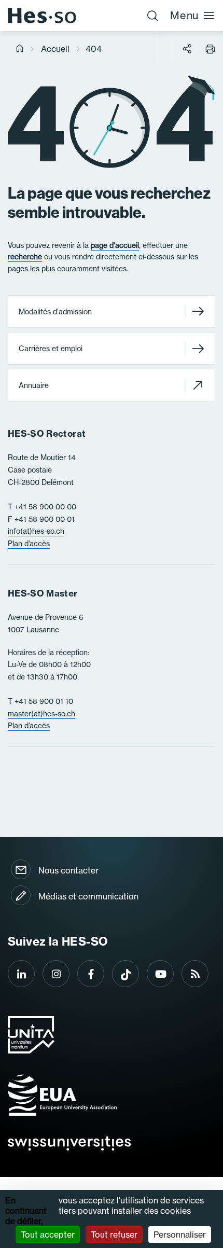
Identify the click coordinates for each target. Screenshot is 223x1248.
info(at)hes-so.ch (36, 531)
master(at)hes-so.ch (41, 713)
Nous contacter (68, 870)
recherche (25, 256)
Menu (184, 15)
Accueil (55, 49)
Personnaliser (180, 1234)
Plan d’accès (29, 543)
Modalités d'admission (55, 311)
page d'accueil (115, 245)
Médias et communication (88, 896)
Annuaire (34, 385)
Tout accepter (48, 1234)
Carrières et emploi (50, 348)
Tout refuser (114, 1234)
